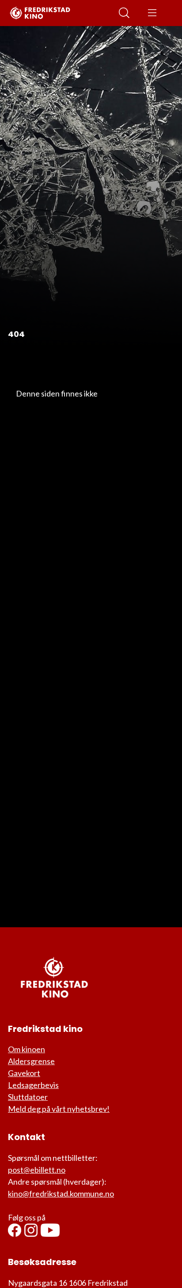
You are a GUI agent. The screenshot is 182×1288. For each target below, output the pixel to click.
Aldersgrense (31, 1061)
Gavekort (24, 1073)
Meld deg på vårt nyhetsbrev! (59, 1109)
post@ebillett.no (36, 1170)
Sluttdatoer (28, 1097)
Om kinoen (26, 1049)
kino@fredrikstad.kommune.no (61, 1193)
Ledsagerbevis (33, 1085)
